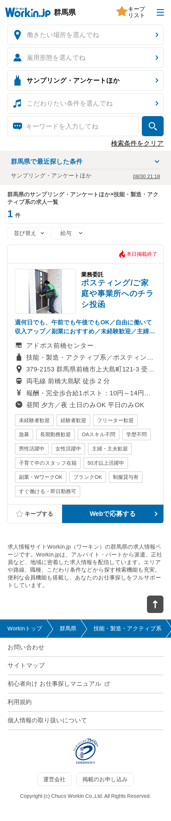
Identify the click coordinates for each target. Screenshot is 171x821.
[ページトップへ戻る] (155, 604)
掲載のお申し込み (105, 779)
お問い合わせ (26, 647)
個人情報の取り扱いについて (47, 720)
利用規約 (20, 702)
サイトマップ (26, 665)
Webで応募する (113, 513)
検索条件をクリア (137, 143)
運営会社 (54, 779)
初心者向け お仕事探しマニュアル (54, 683)
